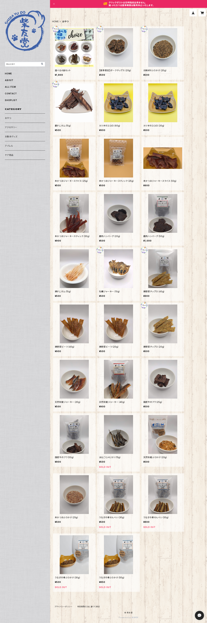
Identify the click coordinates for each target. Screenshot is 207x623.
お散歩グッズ (11, 136)
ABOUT (9, 80)
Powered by (125, 617)
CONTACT (11, 93)
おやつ (8, 118)
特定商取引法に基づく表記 (88, 606)
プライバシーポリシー (63, 606)
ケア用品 (9, 155)
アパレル (9, 145)
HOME (55, 21)
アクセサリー (11, 127)
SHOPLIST (11, 100)
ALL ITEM (10, 87)
